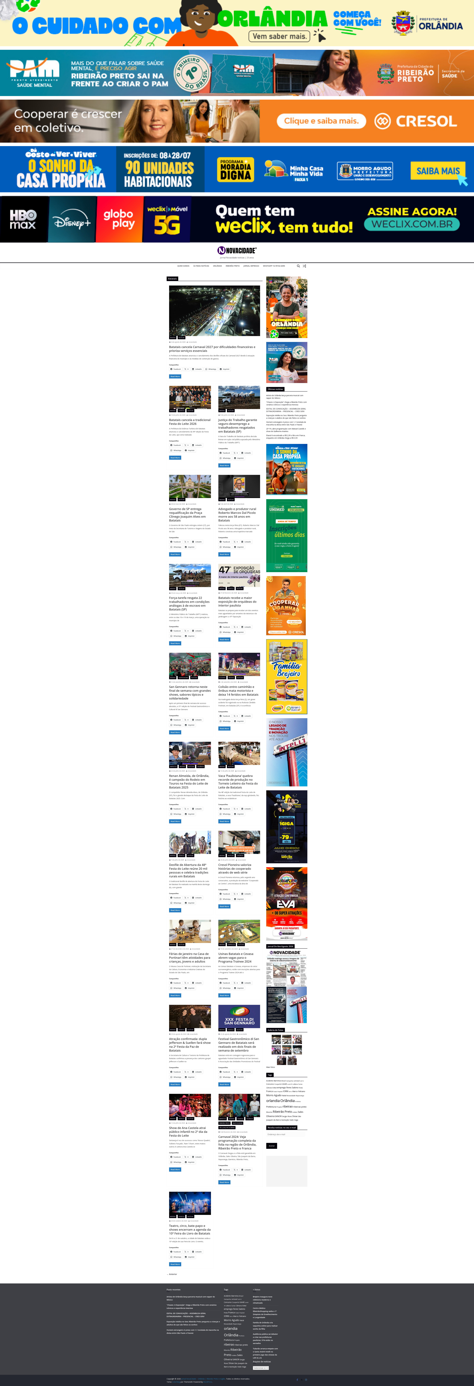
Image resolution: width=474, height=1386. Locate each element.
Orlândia (217, 266)
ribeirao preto (299, 1106)
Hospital (280, 1091)
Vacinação (285, 1120)
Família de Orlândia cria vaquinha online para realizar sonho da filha (265, 1325)
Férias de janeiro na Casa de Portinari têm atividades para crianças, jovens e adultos (189, 957)
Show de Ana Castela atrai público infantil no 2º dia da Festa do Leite (188, 1131)
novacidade (192, 342)
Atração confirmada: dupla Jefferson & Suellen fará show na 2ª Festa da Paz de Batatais (190, 1044)
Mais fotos (270, 1067)
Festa (301, 1088)
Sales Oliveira (237, 1123)
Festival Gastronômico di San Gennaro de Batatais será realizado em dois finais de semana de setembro (238, 1044)
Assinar (272, 1146)
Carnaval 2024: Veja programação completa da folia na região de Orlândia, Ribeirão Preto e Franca (237, 1142)
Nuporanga (300, 1096)
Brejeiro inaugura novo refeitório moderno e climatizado (262, 1300)
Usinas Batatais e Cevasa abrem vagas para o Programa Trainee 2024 (235, 957)
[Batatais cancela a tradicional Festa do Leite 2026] (190, 397)
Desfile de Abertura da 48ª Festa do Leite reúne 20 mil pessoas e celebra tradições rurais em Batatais (188, 870)
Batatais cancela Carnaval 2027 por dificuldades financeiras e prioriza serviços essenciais (212, 349)
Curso (300, 1084)
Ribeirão (269, 1112)
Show (294, 1116)
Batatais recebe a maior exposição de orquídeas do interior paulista (237, 601)
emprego (281, 1087)
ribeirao (288, 1106)
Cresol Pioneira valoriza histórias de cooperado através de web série (234, 868)
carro (302, 1081)
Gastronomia (183, 678)
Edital (275, 1088)
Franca (269, 1091)
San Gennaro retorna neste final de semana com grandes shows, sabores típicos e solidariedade (190, 692)
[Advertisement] (286, 1171)
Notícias (181, 338)
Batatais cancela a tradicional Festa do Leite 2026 (189, 422)
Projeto (279, 1107)
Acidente (222, 678)
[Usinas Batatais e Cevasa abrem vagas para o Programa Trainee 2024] (239, 931)
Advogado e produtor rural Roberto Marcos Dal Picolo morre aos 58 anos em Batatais (237, 514)
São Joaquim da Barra (227, 1127)
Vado (292, 1120)
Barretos (173, 766)
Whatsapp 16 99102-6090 (274, 266)
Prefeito (298, 1101)
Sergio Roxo (287, 1116)
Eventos (181, 410)
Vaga (296, 1120)
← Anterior (172, 1274)
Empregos (231, 944)
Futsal (275, 1091)
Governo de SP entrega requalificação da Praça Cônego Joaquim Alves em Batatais (187, 514)
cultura (295, 1084)
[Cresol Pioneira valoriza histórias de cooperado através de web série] (239, 842)
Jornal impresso (251, 266)
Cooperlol (278, 1084)
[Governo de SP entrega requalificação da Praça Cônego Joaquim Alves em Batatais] (190, 486)
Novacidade (291, 1095)
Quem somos (183, 266)
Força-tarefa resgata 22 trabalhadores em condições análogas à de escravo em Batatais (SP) (189, 603)
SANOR (278, 1116)
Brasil (284, 1081)
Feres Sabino (292, 1087)
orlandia (273, 1100)
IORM (285, 1091)
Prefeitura (271, 1106)
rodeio (294, 1112)
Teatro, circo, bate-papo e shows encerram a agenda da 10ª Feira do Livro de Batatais (190, 1229)
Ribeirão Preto (233, 266)
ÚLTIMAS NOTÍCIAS (201, 266)
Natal (284, 1095)
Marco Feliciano (298, 1091)
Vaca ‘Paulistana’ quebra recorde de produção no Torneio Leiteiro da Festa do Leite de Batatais (238, 781)
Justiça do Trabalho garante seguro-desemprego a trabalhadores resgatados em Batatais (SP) (237, 425)
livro (290, 1091)
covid (284, 1084)
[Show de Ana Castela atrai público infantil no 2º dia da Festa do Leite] (190, 1105)
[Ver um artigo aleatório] (304, 266)
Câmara (269, 1088)
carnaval (297, 1081)
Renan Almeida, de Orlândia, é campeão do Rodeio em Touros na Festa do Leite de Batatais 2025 (189, 781)
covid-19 (289, 1084)
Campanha (289, 1081)
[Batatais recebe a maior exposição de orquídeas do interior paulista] (239, 575)
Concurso (270, 1084)
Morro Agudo (273, 1095)
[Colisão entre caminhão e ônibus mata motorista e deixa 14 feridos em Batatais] (239, 664)
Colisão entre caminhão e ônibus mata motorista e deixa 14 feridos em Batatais (238, 690)
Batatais (172, 338)
